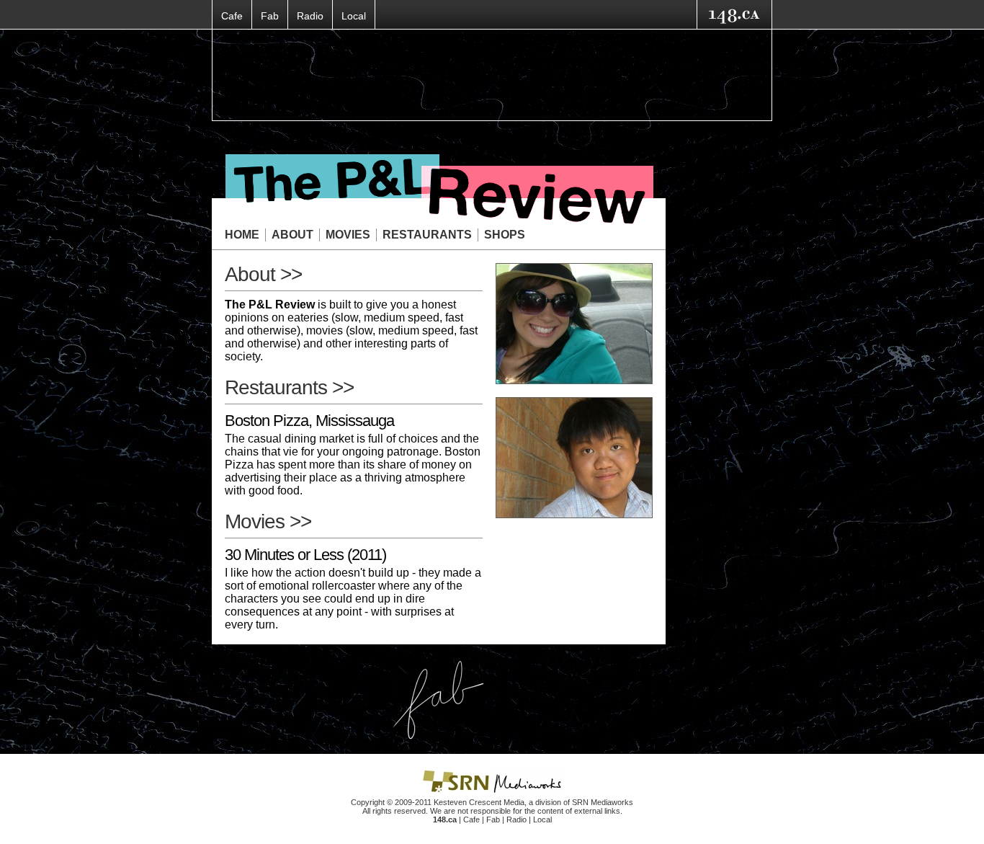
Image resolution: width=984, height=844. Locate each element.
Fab (270, 16)
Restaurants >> (289, 387)
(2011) (305, 555)
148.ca (445, 819)
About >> (263, 274)
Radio (310, 16)
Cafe (232, 16)
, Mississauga (309, 421)
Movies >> (268, 521)
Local (353, 16)
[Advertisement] (492, 75)
